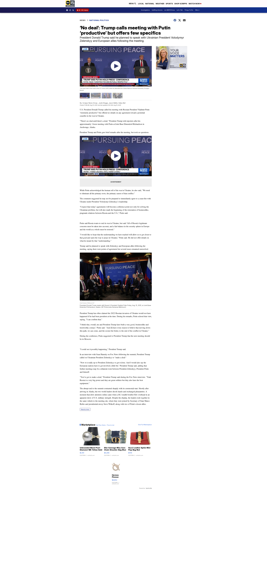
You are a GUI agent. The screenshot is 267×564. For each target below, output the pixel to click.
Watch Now (194, 4)
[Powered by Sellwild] (149, 488)
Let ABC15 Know (169, 10)
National (149, 4)
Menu (131, 3)
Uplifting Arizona (157, 10)
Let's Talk (180, 10)
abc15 (67, 10)
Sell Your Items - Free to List (105, 425)
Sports (169, 4)
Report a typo (85, 409)
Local (141, 4)
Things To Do (189, 10)
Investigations (145, 10)
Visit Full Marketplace (145, 424)
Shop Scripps (180, 4)
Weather (160, 4)
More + (197, 10)
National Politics (99, 20)
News (83, 20)
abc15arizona (70, 10)
